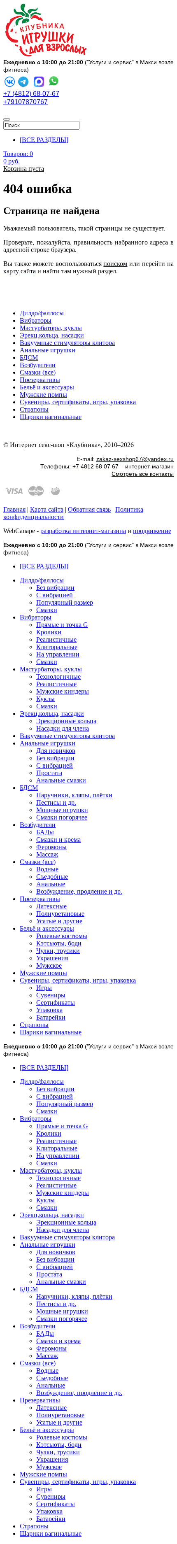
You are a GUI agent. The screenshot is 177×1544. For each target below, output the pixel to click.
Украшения (52, 958)
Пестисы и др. (56, 802)
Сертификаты (55, 1002)
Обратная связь (89, 509)
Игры (44, 987)
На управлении (57, 654)
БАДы (45, 832)
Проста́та (49, 772)
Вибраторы (35, 320)
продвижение (152, 530)
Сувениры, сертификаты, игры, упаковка (78, 401)
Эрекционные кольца (66, 720)
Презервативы (40, 379)
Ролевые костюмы (61, 935)
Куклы (45, 698)
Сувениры (50, 995)
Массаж (47, 854)
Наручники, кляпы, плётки (74, 795)
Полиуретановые (60, 913)
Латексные (51, 906)
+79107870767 (25, 101)
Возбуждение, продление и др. (79, 891)
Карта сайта (46, 509)
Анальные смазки (61, 780)
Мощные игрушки (62, 809)
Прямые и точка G (62, 624)
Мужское (49, 965)
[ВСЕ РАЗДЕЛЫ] (44, 139)
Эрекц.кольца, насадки (52, 335)
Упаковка (49, 1009)
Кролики (48, 632)
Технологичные (58, 676)
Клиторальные (56, 646)
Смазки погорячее (61, 817)
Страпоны (34, 409)
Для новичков (55, 750)
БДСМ (29, 357)
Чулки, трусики (58, 950)
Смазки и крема (58, 839)
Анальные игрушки (47, 350)
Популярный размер (64, 602)
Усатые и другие (59, 921)
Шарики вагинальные (51, 416)
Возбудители (38, 364)
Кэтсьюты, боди (59, 943)
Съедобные (52, 876)
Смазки (46, 609)
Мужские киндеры (62, 691)
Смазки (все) (38, 372)
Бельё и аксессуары (47, 387)
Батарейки (50, 1017)
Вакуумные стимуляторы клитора (67, 342)
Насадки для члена (62, 728)
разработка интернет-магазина (83, 530)
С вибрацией (54, 595)
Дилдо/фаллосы (42, 313)
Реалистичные (56, 639)
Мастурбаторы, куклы (51, 327)
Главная (14, 509)
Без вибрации (55, 587)
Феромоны (51, 846)
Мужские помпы (43, 394)
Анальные (50, 883)
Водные (47, 869)
